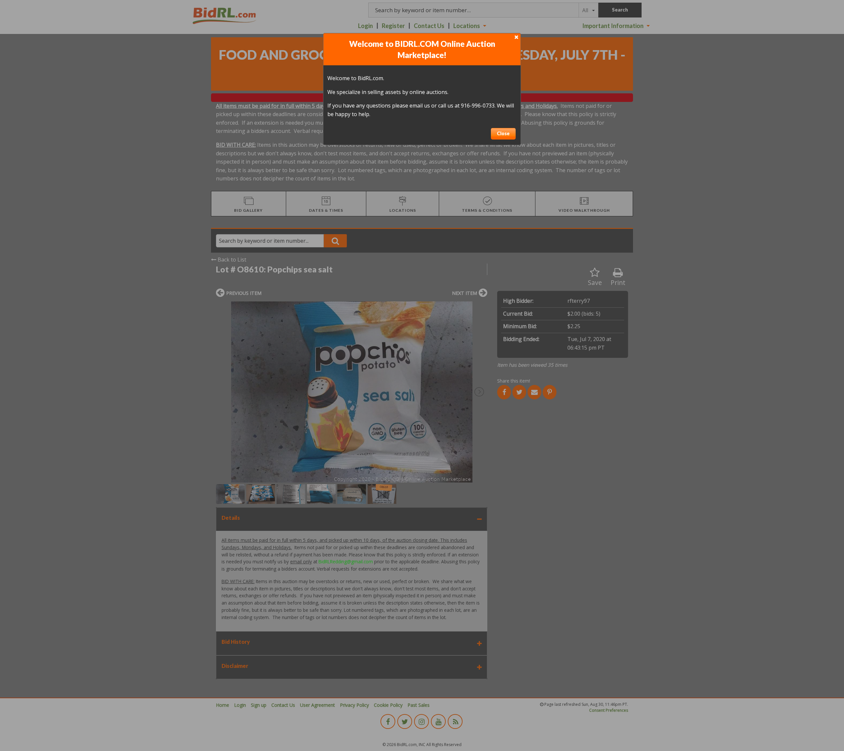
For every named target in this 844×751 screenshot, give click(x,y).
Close (503, 133)
